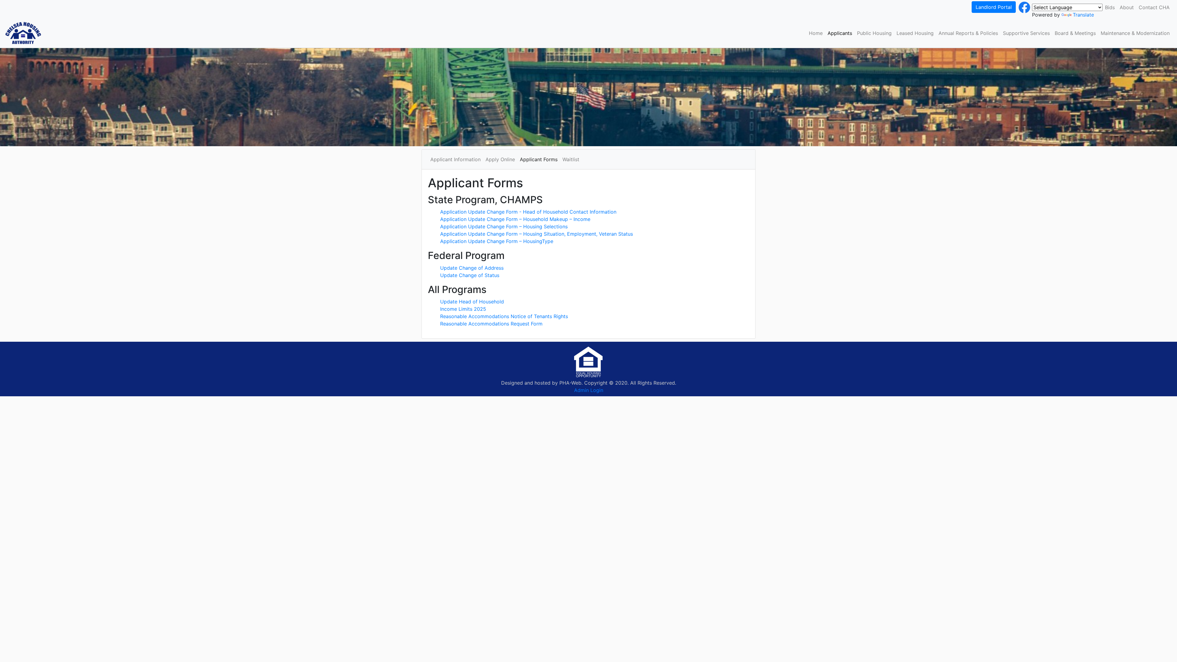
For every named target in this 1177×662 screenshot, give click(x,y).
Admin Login (588, 390)
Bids (1110, 7)
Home (816, 33)
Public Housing (874, 33)
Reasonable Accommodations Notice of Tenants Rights (504, 316)
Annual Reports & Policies (968, 33)
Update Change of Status (469, 275)
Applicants (840, 33)
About (1127, 7)
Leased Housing (915, 33)
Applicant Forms (539, 159)
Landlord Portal (994, 7)
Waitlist (570, 159)
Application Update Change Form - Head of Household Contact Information (528, 212)
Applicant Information (455, 159)
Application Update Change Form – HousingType (496, 241)
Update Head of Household (472, 302)
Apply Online (500, 159)
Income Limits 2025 (463, 309)
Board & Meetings (1075, 33)
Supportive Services (1026, 33)
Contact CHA (1154, 7)
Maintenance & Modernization (1135, 33)
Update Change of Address (472, 268)
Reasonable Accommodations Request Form (491, 324)
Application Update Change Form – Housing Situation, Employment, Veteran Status (536, 234)
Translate (1083, 15)
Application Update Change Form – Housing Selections (504, 226)
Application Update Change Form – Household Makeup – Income (515, 219)
